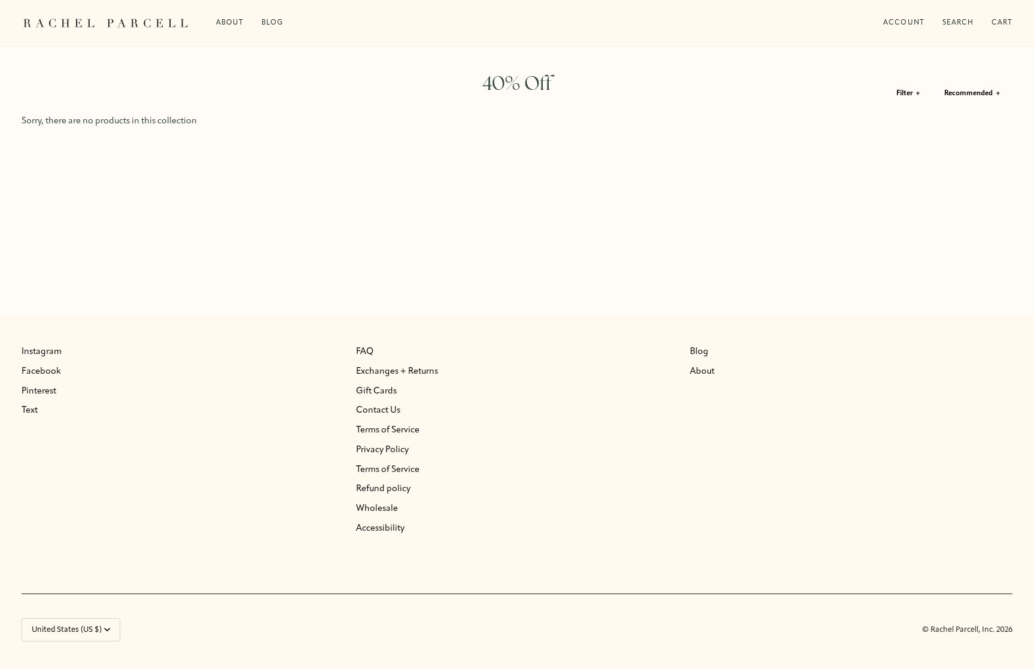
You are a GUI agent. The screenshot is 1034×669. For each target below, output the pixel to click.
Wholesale (377, 508)
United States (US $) (67, 630)
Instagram (42, 351)
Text (30, 410)
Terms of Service (387, 430)
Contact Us (378, 410)
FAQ (364, 351)
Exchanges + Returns (397, 371)
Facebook (41, 371)
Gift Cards (376, 391)
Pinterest (39, 391)
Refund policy (383, 489)
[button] (272, 23)
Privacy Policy (382, 450)
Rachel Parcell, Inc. (963, 630)
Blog (699, 351)
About (702, 371)
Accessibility (380, 528)
